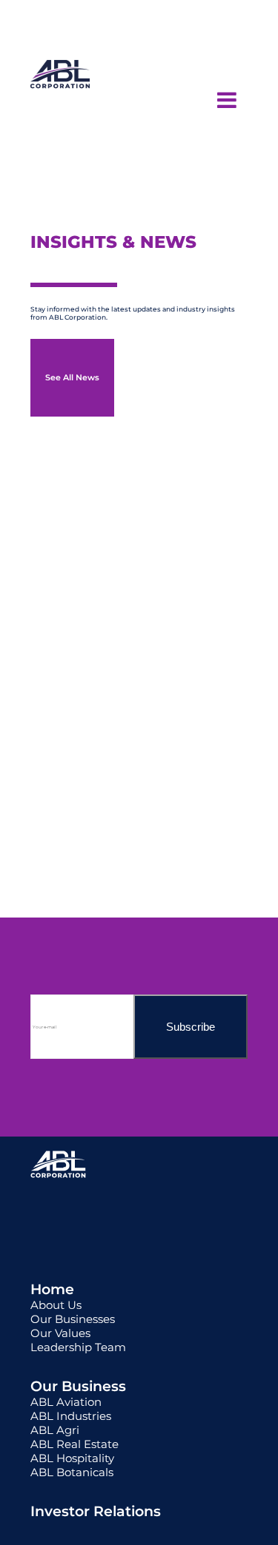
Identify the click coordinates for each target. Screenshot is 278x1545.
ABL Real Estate (74, 1444)
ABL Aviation (66, 1402)
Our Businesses (72, 1319)
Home (52, 1289)
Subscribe (190, 1026)
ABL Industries (70, 1416)
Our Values (60, 1333)
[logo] (60, 100)
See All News (72, 378)
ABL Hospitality (72, 1458)
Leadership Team (78, 1347)
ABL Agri (54, 1430)
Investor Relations (95, 1511)
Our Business (78, 1386)
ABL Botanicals (71, 1472)
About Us (56, 1305)
